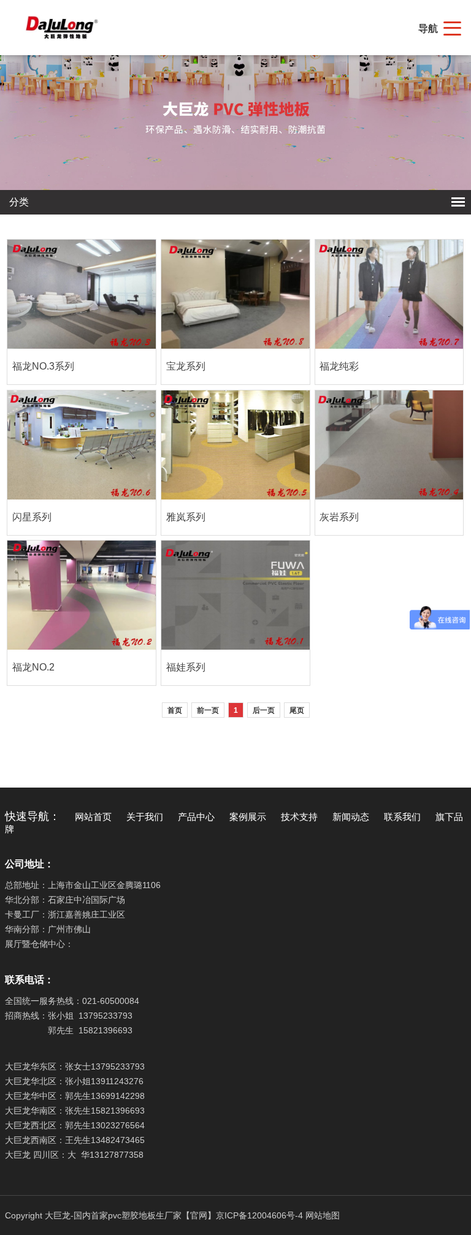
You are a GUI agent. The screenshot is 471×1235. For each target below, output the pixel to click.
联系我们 (402, 817)
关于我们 (144, 817)
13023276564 (118, 1125)
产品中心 (196, 817)
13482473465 (118, 1140)
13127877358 (117, 1155)
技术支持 (299, 817)
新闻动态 (350, 817)
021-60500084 (110, 1001)
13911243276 (117, 1081)
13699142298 (118, 1096)
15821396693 (105, 1030)
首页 (174, 710)
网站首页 (93, 817)
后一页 (264, 710)
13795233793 (105, 1015)
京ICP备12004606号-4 (259, 1215)
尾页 (296, 710)
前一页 (208, 710)
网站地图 (322, 1215)
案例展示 (247, 817)
